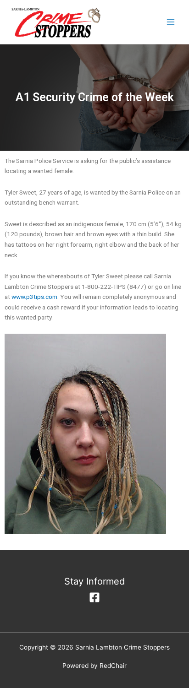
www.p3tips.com (34, 296)
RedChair (113, 665)
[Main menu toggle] (170, 22)
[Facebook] (94, 597)
